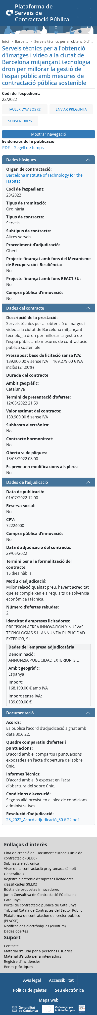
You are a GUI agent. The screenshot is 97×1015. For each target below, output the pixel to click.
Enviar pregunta (71, 109)
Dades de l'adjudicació (27, 482)
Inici (5, 41)
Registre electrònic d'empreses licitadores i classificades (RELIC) (40, 882)
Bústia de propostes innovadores (31, 889)
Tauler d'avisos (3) (24, 109)
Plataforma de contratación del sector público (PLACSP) (42, 918)
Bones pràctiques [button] (18, 966)
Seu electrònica (69, 990)
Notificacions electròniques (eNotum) (35, 926)
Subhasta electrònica (21, 863)
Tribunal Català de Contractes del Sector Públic (43, 910)
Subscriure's (20, 121)
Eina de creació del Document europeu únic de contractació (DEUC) (43, 855)
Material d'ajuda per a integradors (32, 956)
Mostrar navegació (48, 134)
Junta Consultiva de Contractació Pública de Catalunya (40, 897)
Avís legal (32, 980)
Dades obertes (16, 931)
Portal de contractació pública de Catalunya (40, 905)
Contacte (11, 945)
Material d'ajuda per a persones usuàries (38, 951)
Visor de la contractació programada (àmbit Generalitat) (40, 871)
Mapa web (48, 1000)
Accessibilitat (61, 980)
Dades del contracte (25, 308)
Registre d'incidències (22, 961)
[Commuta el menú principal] (84, 13)
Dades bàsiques (21, 159)
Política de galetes (30, 990)
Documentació (20, 713)
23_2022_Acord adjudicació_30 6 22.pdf (42, 819)
